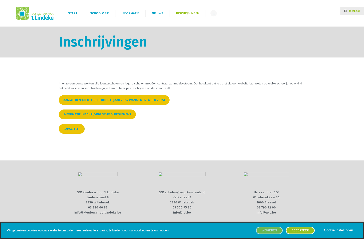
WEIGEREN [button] (269, 230)
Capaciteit (71, 129)
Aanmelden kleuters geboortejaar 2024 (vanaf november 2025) (114, 100)
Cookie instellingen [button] (338, 230)
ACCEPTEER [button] (300, 230)
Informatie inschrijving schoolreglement (97, 114)
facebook (354, 10)
